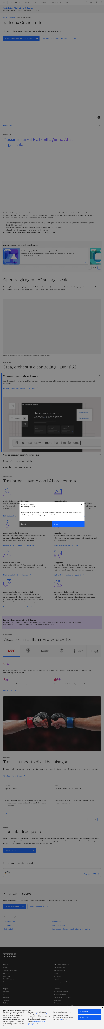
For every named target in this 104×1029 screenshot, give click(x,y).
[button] (102, 1007)
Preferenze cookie (42, 1014)
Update (56, 524)
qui (61, 1019)
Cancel (23, 524)
